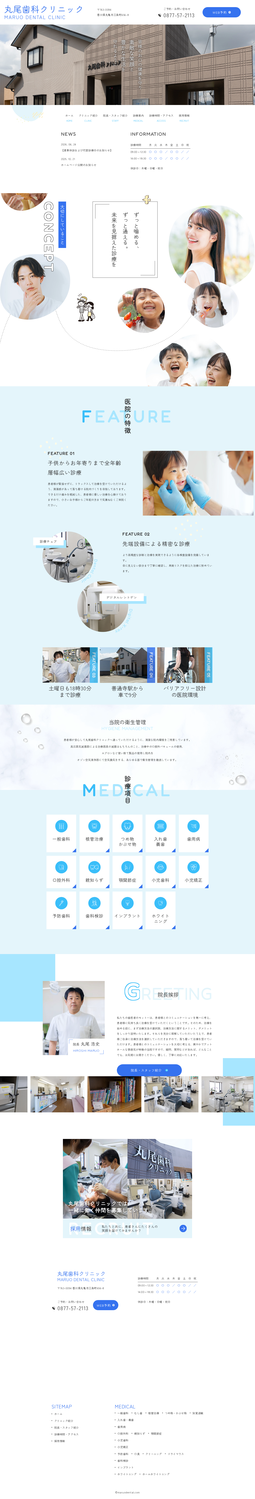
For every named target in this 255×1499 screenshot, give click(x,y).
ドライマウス (176, 1454)
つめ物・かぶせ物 (176, 1413)
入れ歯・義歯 (125, 1420)
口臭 (137, 1454)
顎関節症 (156, 1433)
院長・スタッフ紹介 (66, 1427)
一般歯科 (122, 1413)
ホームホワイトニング (156, 1474)
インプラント (125, 1467)
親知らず (139, 1433)
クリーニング (153, 1454)
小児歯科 (122, 1440)
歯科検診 (122, 1461)
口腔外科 (122, 1433)
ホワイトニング (126, 1474)
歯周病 (121, 1427)
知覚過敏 (197, 1413)
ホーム (58, 1414)
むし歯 (138, 1413)
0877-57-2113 (179, 15)
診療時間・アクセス (66, 1434)
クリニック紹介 (63, 1421)
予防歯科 (122, 1454)
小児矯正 (122, 1447)
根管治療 (153, 1413)
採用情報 (59, 1441)
